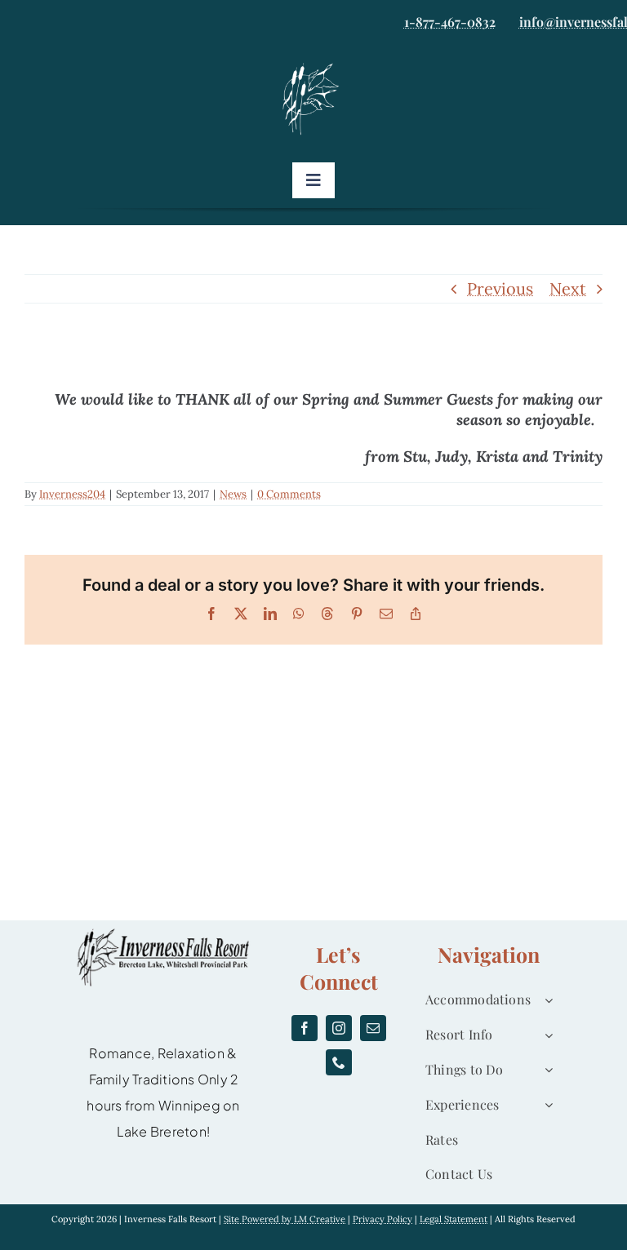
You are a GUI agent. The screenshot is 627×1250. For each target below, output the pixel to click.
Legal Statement (453, 1219)
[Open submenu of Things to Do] (545, 1070)
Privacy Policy (382, 1219)
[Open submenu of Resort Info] (545, 1035)
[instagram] (339, 1028)
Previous (500, 288)
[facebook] (304, 1028)
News (233, 494)
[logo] (313, 67)
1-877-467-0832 (450, 21)
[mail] (373, 1028)
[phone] (339, 1062)
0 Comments (289, 494)
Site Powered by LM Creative (284, 1219)
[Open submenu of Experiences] (545, 1105)
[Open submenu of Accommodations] (545, 1000)
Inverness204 (72, 494)
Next (567, 288)
